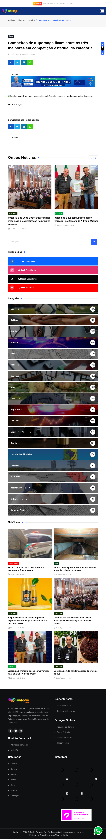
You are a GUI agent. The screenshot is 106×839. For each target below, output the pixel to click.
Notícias (21, 20)
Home (12, 20)
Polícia (13, 780)
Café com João (64, 706)
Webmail (17, 832)
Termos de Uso (62, 835)
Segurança (13, 563)
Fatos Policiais (63, 732)
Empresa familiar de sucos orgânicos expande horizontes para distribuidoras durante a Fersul (27, 621)
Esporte (14, 764)
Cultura (14, 769)
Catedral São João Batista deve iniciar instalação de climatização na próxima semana (29, 221)
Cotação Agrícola (64, 738)
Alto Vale (13, 213)
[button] (91, 157)
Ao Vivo (37, 3)
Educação (15, 796)
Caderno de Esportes (66, 711)
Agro (56, 563)
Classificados (63, 743)
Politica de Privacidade (39, 835)
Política (58, 213)
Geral (30, 20)
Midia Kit (14, 750)
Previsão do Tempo (65, 727)
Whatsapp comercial (19, 745)
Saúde (13, 774)
